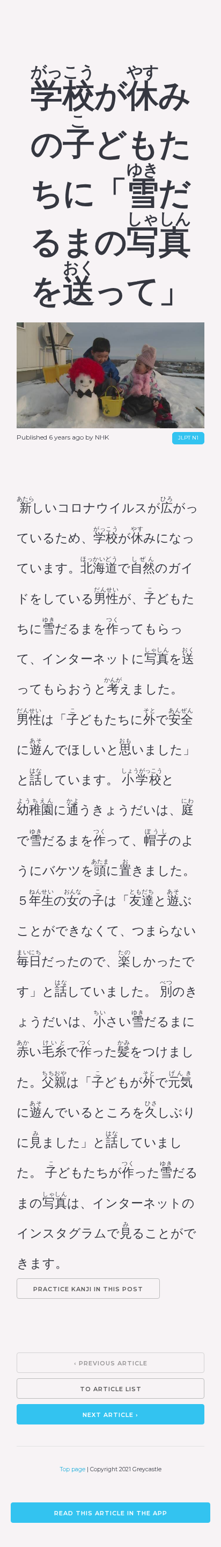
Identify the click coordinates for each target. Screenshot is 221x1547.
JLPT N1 (188, 437)
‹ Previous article (111, 1363)
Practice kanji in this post (88, 1289)
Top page (72, 1469)
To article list (111, 1389)
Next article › (110, 1415)
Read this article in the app (110, 1513)
